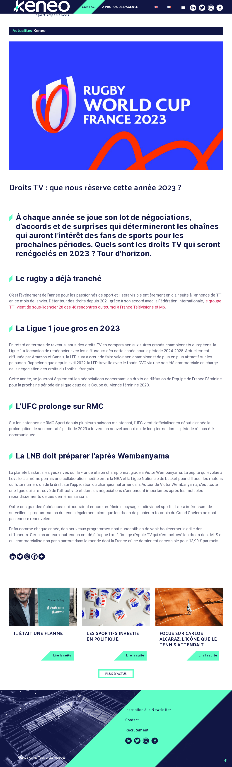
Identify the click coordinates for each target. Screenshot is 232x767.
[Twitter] (20, 556)
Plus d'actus (116, 674)
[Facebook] (34, 556)
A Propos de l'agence (120, 7)
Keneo (33, 757)
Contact (89, 7)
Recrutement (136, 730)
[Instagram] (27, 556)
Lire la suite (62, 655)
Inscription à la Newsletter (148, 710)
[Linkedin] (13, 556)
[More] (42, 556)
